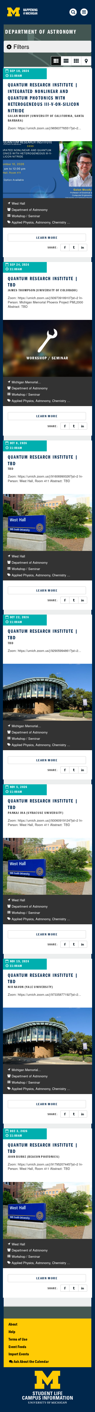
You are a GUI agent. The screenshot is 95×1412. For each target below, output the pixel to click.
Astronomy (43, 222)
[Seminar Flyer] (47, 169)
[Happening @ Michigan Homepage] (13, 21)
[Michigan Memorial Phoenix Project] (47, 692)
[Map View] (86, 61)
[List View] (56, 61)
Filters (20, 46)
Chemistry (59, 222)
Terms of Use (18, 1339)
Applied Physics (23, 222)
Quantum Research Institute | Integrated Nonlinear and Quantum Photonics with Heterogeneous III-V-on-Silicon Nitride (43, 98)
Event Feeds (17, 1346)
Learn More (46, 237)
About (13, 1324)
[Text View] (66, 61)
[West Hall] (47, 522)
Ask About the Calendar (31, 1361)
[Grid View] (76, 61)
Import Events (19, 1353)
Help (12, 1331)
